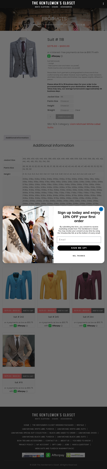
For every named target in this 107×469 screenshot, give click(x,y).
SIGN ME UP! (79, 248)
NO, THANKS (79, 256)
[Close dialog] (101, 209)
